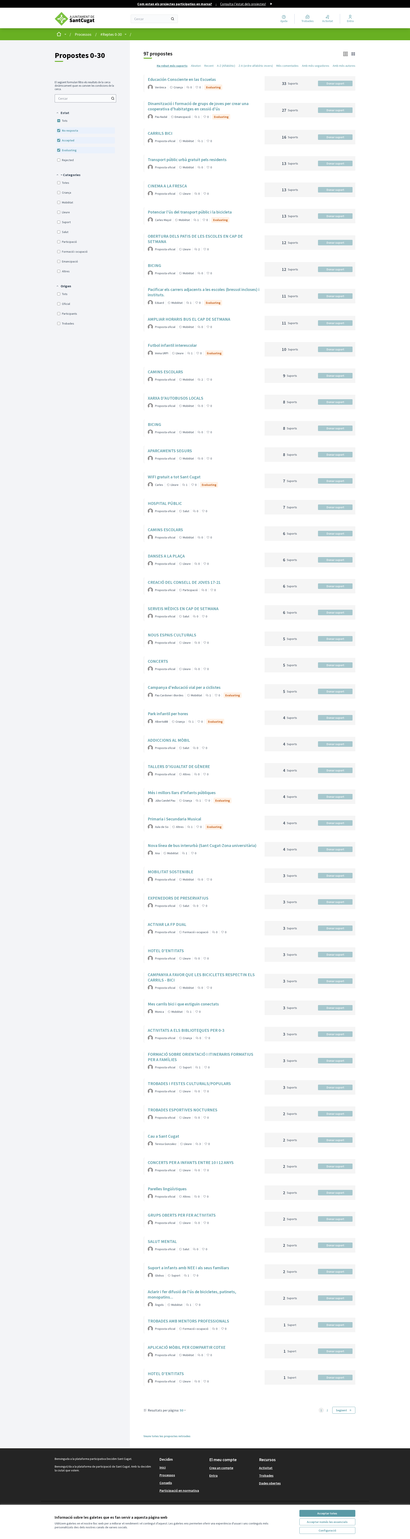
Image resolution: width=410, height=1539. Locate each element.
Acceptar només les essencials (327, 1522)
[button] (62, 112)
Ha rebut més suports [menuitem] (172, 66)
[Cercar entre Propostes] (112, 98)
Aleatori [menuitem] (196, 66)
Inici (163, 1467)
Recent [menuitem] (209, 66)
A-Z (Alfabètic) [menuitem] (226, 66)
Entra (213, 1475)
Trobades (266, 1475)
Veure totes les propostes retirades (167, 1436)
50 (181, 1410)
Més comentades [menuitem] (287, 66)
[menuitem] (85, 98)
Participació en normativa (179, 1490)
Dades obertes (270, 1483)
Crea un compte (221, 1468)
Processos (83, 34)
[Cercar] (172, 19)
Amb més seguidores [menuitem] (315, 66)
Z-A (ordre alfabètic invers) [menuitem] (256, 66)
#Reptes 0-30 (111, 34)
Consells (166, 1483)
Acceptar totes (327, 1513)
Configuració (327, 1530)
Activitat (265, 1468)
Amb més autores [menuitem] (344, 66)
